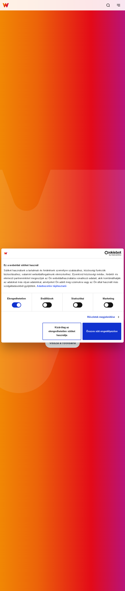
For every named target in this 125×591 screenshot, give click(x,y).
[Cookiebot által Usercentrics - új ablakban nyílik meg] (107, 253)
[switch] (47, 305)
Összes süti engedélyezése (102, 331)
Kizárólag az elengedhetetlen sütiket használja (62, 331)
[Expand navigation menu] (118, 5)
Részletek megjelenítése (101, 317)
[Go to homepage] (6, 5)
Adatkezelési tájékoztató (51, 286)
